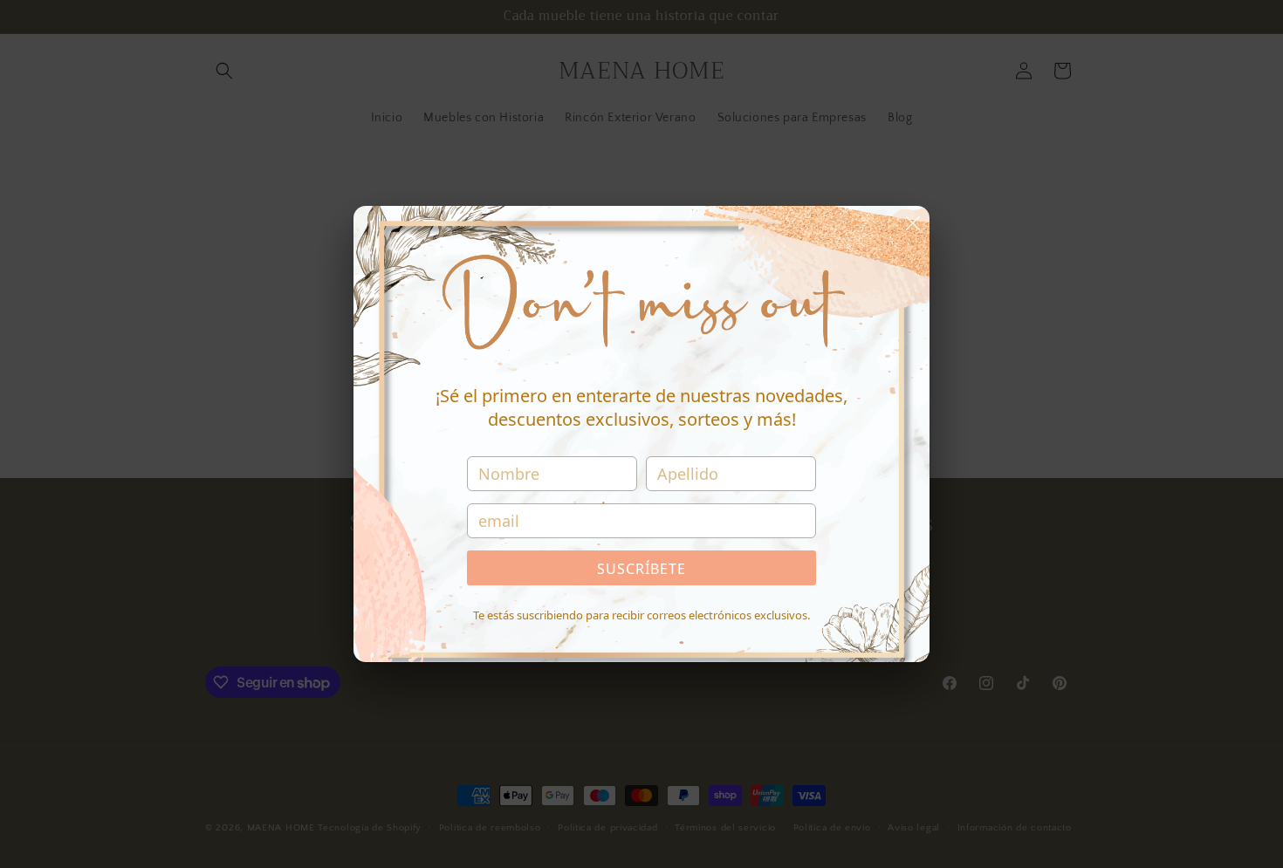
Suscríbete (641, 568)
